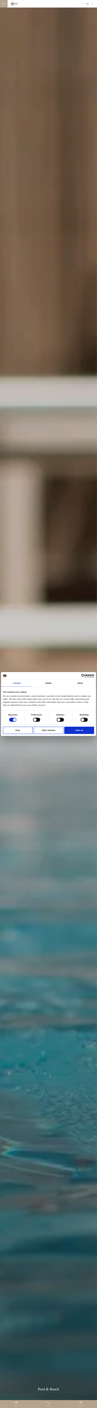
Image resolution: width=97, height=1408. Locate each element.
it (83, 4)
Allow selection (48, 730)
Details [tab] (48, 683)
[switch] (36, 720)
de (92, 4)
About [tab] (80, 683)
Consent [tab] (17, 683)
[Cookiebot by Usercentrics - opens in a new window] (83, 676)
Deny (18, 730)
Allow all (79, 730)
